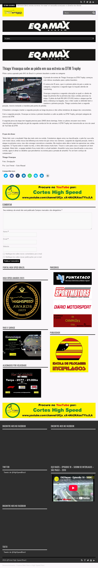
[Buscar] (94, 13)
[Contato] (49, 31)
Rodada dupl (21, 2)
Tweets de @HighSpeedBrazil (15, 472)
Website (6, 246)
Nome (5, 232)
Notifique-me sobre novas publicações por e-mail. (24, 257)
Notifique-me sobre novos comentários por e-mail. (24, 254)
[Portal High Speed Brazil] (13, 15)
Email (5, 239)
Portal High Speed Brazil (13, 267)
